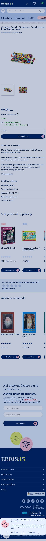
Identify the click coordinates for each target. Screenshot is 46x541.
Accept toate (31, 532)
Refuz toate (14, 532)
